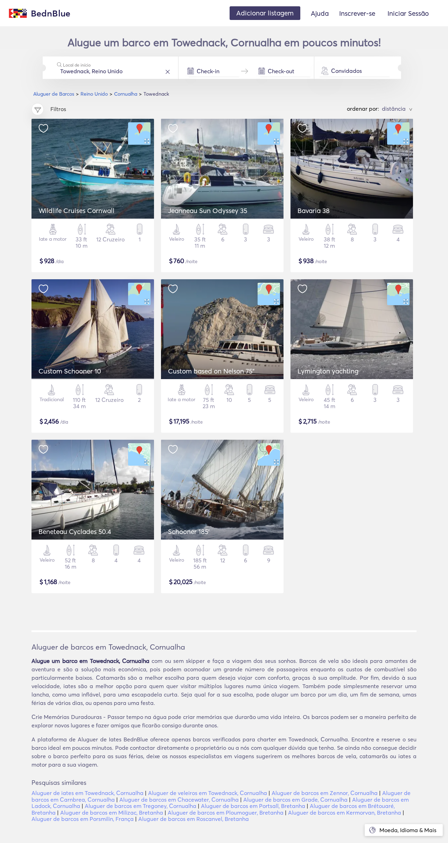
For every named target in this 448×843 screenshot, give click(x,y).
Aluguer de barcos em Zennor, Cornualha (325, 792)
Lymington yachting (328, 371)
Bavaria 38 (314, 210)
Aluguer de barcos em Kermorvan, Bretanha (344, 812)
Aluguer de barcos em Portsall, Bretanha (253, 805)
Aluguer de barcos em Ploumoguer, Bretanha (226, 812)
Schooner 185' (189, 531)
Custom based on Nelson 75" (211, 371)
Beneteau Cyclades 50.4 (74, 531)
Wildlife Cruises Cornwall (76, 210)
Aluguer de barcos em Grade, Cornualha (295, 799)
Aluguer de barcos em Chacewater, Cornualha (179, 799)
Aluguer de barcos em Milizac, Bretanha (111, 812)
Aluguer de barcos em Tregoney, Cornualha (140, 805)
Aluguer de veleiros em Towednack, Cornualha (207, 792)
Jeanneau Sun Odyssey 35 (207, 210)
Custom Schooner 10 (69, 371)
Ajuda (320, 13)
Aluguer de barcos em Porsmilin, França (82, 818)
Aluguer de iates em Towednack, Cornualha (87, 792)
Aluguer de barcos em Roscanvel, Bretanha (193, 818)
